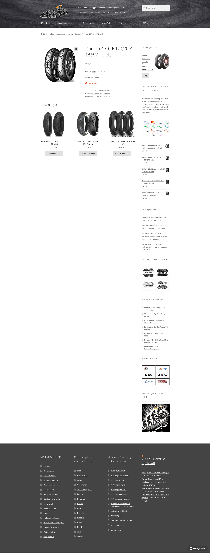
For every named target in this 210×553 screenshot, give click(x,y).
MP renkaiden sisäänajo (120, 499)
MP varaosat (49, 471)
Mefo (79, 508)
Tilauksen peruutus (51, 527)
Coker (79, 480)
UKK (124, 8)
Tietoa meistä (95, 13)
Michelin (80, 517)
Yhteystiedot (120, 13)
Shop (52, 34)
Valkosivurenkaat (118, 525)
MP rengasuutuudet (119, 494)
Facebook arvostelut (52, 499)
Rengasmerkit (89, 23)
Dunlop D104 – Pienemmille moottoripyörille (154, 308)
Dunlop (80, 494)
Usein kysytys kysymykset (121, 520)
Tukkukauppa (49, 485)
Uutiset (102, 8)
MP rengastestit (118, 480)
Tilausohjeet (107, 13)
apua (147, 239)
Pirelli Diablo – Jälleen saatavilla (155, 488)
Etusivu (78, 8)
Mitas (79, 522)
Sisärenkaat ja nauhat (66, 23)
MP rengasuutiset (118, 489)
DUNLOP (107, 96)
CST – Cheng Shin (84, 489)
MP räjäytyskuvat (118, 470)
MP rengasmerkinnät (120, 475)
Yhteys (124, 23)
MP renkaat (45, 23)
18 (102, 96)
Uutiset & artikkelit (119, 511)
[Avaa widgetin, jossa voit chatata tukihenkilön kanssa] (197, 549)
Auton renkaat (50, 475)
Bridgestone (82, 475)
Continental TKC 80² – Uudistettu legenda (152, 347)
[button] (76, 49)
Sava (79, 532)
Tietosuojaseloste (51, 518)
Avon (79, 470)
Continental (82, 485)
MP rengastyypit (118, 485)
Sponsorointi (49, 490)
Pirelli (79, 527)
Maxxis (80, 503)
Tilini (85, 8)
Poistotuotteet (81, 13)
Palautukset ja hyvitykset (54, 522)
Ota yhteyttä (49, 536)
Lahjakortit (48, 504)
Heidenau (81, 499)
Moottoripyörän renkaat (64, 34)
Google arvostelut (51, 494)
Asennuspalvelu (113, 8)
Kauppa (93, 8)
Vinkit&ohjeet (108, 23)
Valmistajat (116, 530)
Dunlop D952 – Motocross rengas (155, 472)
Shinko (80, 536)
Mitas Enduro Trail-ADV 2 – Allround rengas (154, 321)
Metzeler (81, 513)
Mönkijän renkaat (51, 480)
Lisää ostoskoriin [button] (54, 153)
